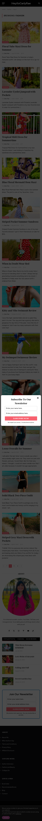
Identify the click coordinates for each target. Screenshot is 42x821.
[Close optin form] (38, 398)
